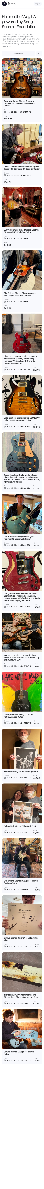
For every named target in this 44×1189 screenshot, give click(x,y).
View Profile (18, 53)
